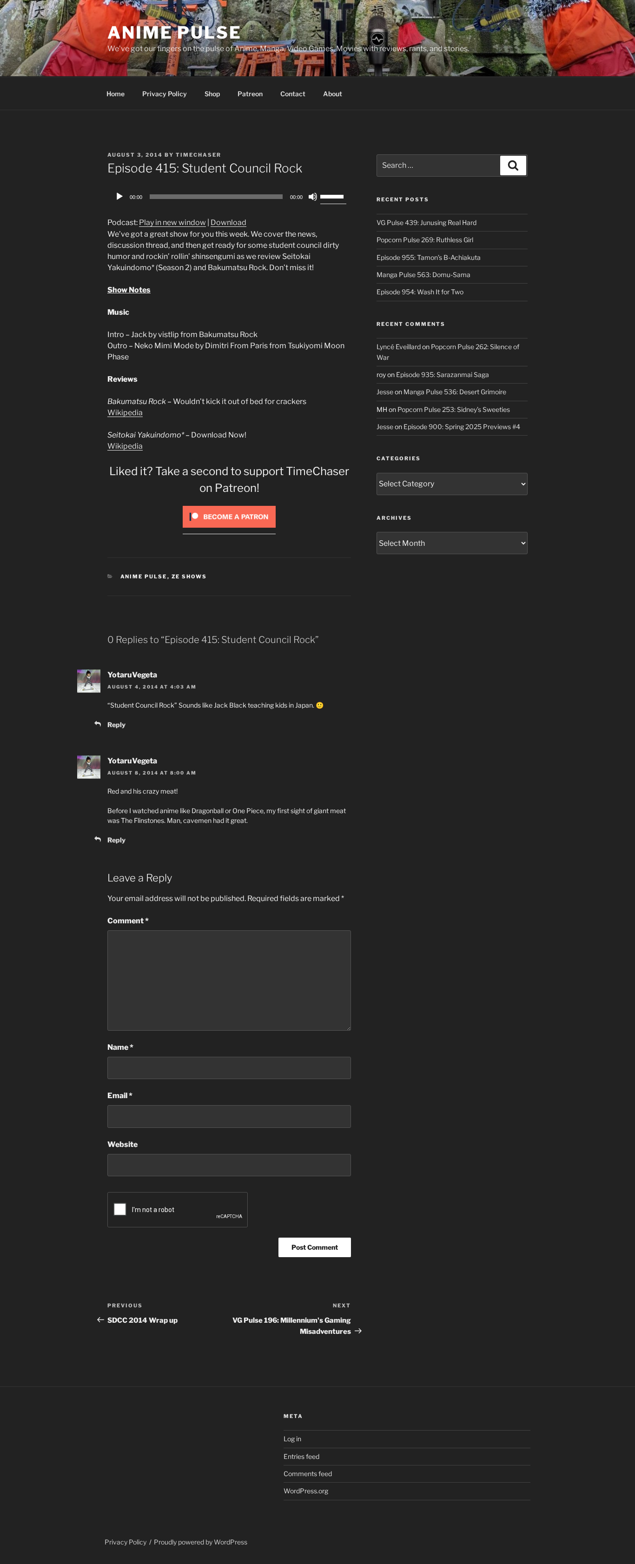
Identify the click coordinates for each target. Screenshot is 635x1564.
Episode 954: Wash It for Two (420, 292)
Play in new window (172, 222)
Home (115, 94)
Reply (116, 725)
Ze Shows (189, 576)
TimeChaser (198, 155)
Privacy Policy (164, 94)
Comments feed (308, 1474)
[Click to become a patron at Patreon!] (229, 529)
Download (228, 222)
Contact (292, 94)
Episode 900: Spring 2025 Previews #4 (461, 427)
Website (122, 1144)
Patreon (250, 94)
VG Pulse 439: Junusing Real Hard (426, 222)
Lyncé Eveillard (399, 347)
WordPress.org (306, 1491)
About (332, 94)
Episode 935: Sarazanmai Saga (442, 374)
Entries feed (301, 1456)
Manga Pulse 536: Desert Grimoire (454, 392)
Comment (128, 920)
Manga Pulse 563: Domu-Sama (423, 274)
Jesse (385, 392)
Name (120, 1047)
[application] (229, 196)
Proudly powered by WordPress (200, 1542)
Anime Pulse (174, 32)
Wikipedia (125, 412)
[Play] (119, 196)
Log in (292, 1439)
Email (119, 1095)
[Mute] (313, 196)
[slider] (333, 195)
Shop (212, 94)
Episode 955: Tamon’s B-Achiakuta (429, 257)
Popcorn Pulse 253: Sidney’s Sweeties (453, 409)
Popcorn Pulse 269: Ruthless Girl (425, 240)
